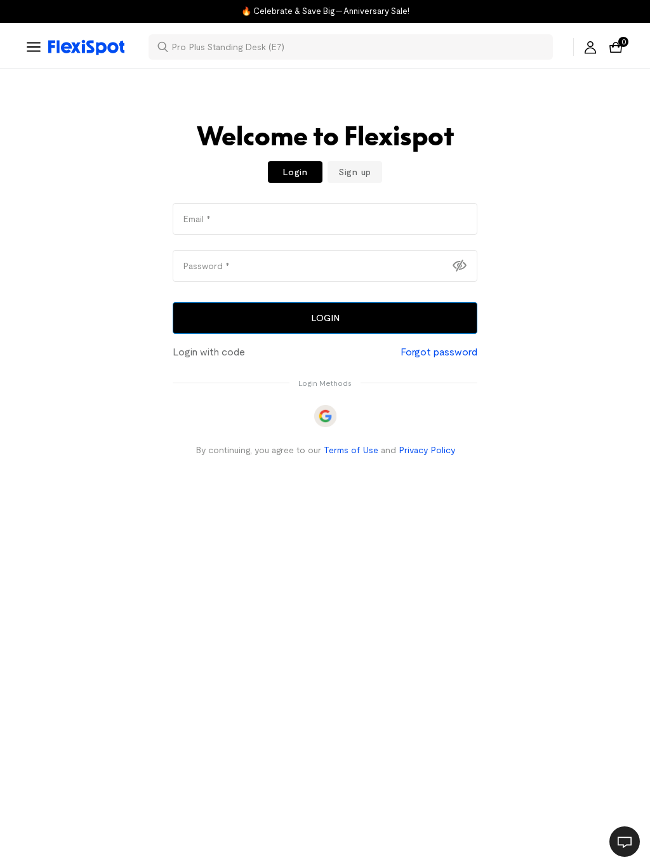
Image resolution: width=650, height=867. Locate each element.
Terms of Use (351, 450)
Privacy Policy (427, 450)
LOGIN (325, 318)
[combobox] (358, 47)
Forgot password (439, 352)
